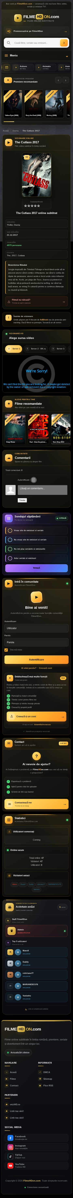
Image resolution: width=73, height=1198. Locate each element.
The (9, 255)
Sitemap (45, 1079)
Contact (12, 1085)
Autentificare (10, 621)
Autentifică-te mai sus (42, 724)
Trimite (22, 500)
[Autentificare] (34, 480)
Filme (11, 1079)
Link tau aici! (15, 1111)
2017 (14, 255)
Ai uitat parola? (28, 668)
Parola (7, 636)
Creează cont (45, 668)
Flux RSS (46, 1085)
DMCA (44, 1072)
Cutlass (21, 255)
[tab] (13, 349)
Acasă (6, 131)
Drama (16, 131)
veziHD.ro (13, 1104)
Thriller (10, 225)
